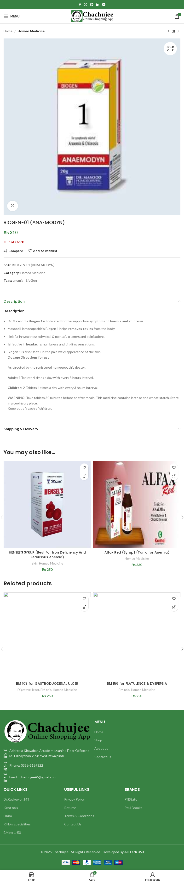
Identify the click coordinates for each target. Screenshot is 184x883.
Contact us (102, 757)
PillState (131, 799)
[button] (84, 476)
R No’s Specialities (17, 824)
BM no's (46, 690)
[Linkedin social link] (98, 4)
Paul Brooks (133, 808)
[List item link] (47, 765)
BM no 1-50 (12, 832)
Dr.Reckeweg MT (16, 799)
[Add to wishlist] (84, 467)
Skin (35, 563)
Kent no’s (11, 808)
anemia (18, 280)
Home (8, 31)
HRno (8, 816)
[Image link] (47, 731)
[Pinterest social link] (92, 4)
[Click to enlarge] (12, 206)
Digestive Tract (28, 690)
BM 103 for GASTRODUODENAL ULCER (47, 683)
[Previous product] (168, 31)
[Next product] (178, 31)
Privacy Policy (74, 799)
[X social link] (85, 4)
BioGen (31, 280)
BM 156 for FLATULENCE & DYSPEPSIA (137, 683)
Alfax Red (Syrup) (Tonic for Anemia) (136, 552)
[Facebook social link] (79, 4)
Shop (98, 740)
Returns (70, 808)
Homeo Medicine (31, 31)
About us (101, 748)
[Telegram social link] (104, 4)
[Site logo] (92, 16)
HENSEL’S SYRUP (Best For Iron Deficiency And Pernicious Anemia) (47, 555)
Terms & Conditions (79, 816)
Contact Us (72, 824)
